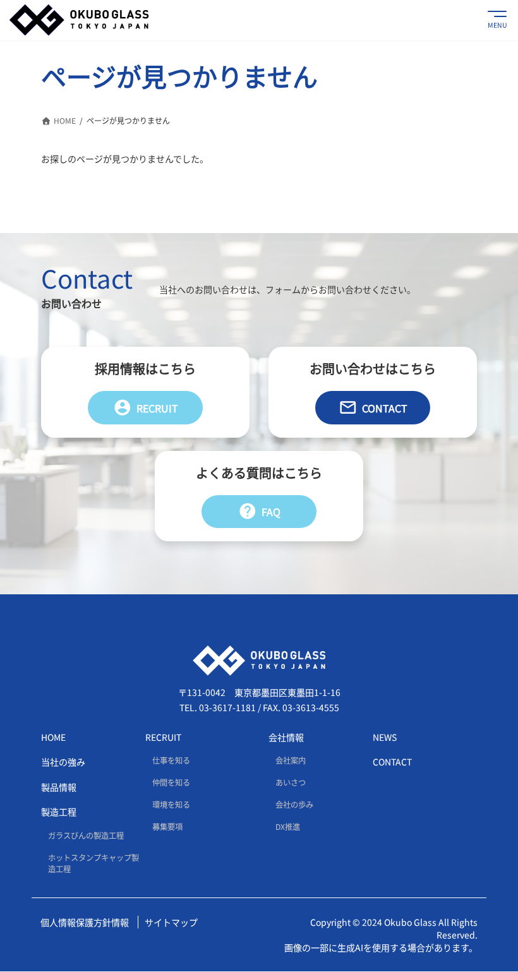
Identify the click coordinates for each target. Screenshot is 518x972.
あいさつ (290, 783)
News (385, 737)
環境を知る (171, 805)
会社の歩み (294, 805)
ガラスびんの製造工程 (86, 835)
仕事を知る (171, 760)
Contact (373, 407)
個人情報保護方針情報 (84, 922)
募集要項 (167, 827)
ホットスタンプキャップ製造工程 (93, 863)
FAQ (259, 510)
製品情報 (58, 787)
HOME (53, 737)
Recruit (145, 407)
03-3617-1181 (227, 708)
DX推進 (287, 827)
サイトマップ (171, 922)
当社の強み (63, 762)
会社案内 (290, 760)
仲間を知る (171, 783)
